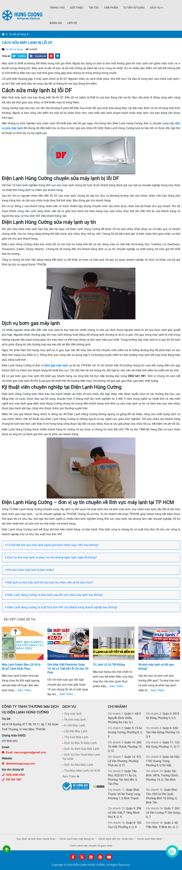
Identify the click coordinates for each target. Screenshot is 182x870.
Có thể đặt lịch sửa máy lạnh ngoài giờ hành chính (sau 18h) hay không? (53, 545)
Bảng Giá (56, 23)
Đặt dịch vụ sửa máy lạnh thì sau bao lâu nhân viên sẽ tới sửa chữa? (50, 582)
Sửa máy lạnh (73, 713)
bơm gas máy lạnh (56, 365)
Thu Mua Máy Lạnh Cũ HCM (82, 770)
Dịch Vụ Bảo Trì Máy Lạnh (80, 743)
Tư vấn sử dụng (134, 7)
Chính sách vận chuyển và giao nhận (91, 845)
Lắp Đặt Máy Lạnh (75, 731)
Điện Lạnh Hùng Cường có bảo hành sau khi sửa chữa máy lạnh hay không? (55, 595)
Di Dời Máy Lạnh (74, 725)
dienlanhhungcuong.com (20, 763)
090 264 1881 (14, 779)
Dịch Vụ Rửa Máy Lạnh (78, 764)
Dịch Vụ (155, 7)
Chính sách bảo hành (149, 839)
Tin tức (94, 7)
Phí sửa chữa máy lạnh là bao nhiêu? (30, 570)
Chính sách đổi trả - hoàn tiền (115, 839)
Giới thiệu (76, 7)
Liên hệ (72, 23)
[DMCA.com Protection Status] (98, 786)
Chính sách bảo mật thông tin (76, 839)
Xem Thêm (24, 690)
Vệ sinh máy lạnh (75, 719)
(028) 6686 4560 (15, 774)
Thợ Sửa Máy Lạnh (76, 737)
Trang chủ (57, 7)
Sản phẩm (111, 7)
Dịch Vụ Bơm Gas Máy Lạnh (82, 748)
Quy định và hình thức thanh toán (36, 839)
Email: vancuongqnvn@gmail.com (26, 752)
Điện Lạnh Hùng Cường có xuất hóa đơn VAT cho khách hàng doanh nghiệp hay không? (62, 607)
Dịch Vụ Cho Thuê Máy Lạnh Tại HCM (81, 757)
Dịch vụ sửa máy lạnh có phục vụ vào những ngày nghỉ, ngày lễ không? (52, 557)
